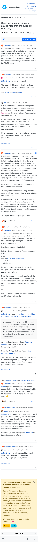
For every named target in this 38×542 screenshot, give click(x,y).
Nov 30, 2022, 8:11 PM (25, 230)
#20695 (27, 433)
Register (7, 526)
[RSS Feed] (32, 33)
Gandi (14, 92)
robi (5, 102)
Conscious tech (5, 143)
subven (6, 411)
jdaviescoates (8, 78)
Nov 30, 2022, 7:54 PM (25, 153)
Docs (28, 11)
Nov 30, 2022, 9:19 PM (22, 411)
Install (34, 11)
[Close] (34, 482)
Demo (32, 8)
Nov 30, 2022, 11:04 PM (20, 450)
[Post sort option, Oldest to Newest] (4, 39)
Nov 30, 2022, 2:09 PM (20, 102)
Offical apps (30, 4)
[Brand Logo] (4, 7)
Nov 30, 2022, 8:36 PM (20, 311)
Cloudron (6, 92)
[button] (3, 539)
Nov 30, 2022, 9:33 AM (26, 78)
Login (14, 526)
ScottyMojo (7, 45)
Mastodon (5, 32)
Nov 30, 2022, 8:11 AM (25, 45)
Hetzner (19, 92)
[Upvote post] (32, 68)
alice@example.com (15, 258)
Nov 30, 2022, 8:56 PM (25, 383)
